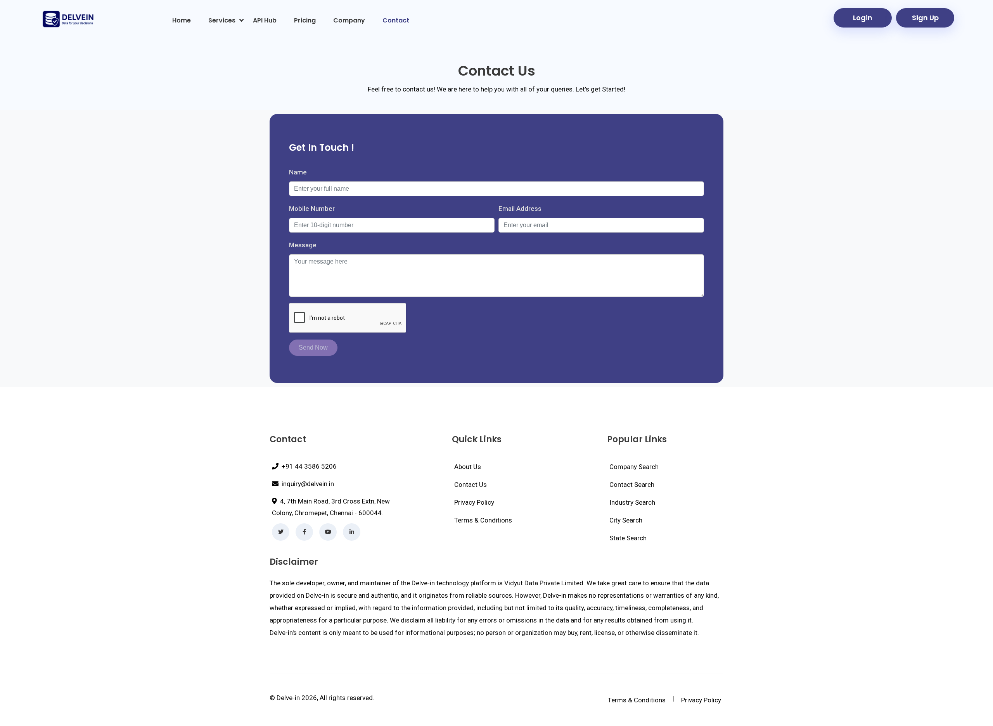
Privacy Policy (474, 502)
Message (303, 245)
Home (181, 20)
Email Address (519, 208)
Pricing (305, 20)
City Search (625, 520)
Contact (395, 20)
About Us (467, 467)
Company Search (634, 467)
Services (221, 20)
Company (349, 20)
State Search (628, 538)
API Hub (265, 20)
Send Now (313, 347)
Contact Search (631, 484)
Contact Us (470, 484)
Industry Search (632, 502)
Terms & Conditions (483, 520)
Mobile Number (312, 208)
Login (862, 17)
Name (298, 172)
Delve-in (288, 698)
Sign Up (925, 17)
